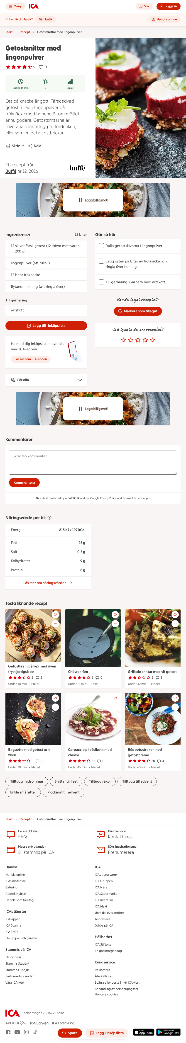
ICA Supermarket (107, 894)
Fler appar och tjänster (21, 938)
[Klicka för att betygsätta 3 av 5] (138, 340)
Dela (37, 146)
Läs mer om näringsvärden (44, 583)
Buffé (10, 171)
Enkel (70, 88)
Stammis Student (17, 963)
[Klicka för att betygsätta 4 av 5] (145, 340)
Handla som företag (19, 900)
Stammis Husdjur (17, 970)
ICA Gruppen (104, 881)
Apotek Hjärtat (15, 894)
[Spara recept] (55, 614)
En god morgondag (108, 951)
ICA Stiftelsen (104, 944)
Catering (11, 887)
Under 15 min (20, 88)
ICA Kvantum (104, 900)
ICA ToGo (11, 932)
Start (8, 32)
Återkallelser (104, 976)
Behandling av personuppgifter (116, 989)
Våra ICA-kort (14, 983)
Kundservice (105, 962)
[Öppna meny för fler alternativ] (55, 623)
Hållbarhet (103, 937)
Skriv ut (18, 146)
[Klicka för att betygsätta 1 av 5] (123, 340)
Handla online (15, 875)
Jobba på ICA (104, 925)
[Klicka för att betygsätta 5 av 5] (152, 340)
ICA (98, 867)
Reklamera (102, 970)
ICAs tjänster (15, 911)
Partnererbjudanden (19, 976)
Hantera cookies (106, 994)
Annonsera (102, 919)
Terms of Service (132, 498)
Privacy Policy (108, 498)
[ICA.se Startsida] (34, 6)
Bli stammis (13, 957)
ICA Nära (101, 887)
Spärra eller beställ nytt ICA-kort (117, 983)
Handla (11, 867)
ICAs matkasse (15, 881)
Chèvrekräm (78, 671)
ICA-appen (12, 919)
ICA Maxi (101, 906)
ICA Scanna (13, 925)
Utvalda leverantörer (109, 913)
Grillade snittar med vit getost (152, 671)
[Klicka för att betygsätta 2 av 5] (130, 340)
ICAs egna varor (106, 875)
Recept (25, 32)
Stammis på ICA (18, 949)
